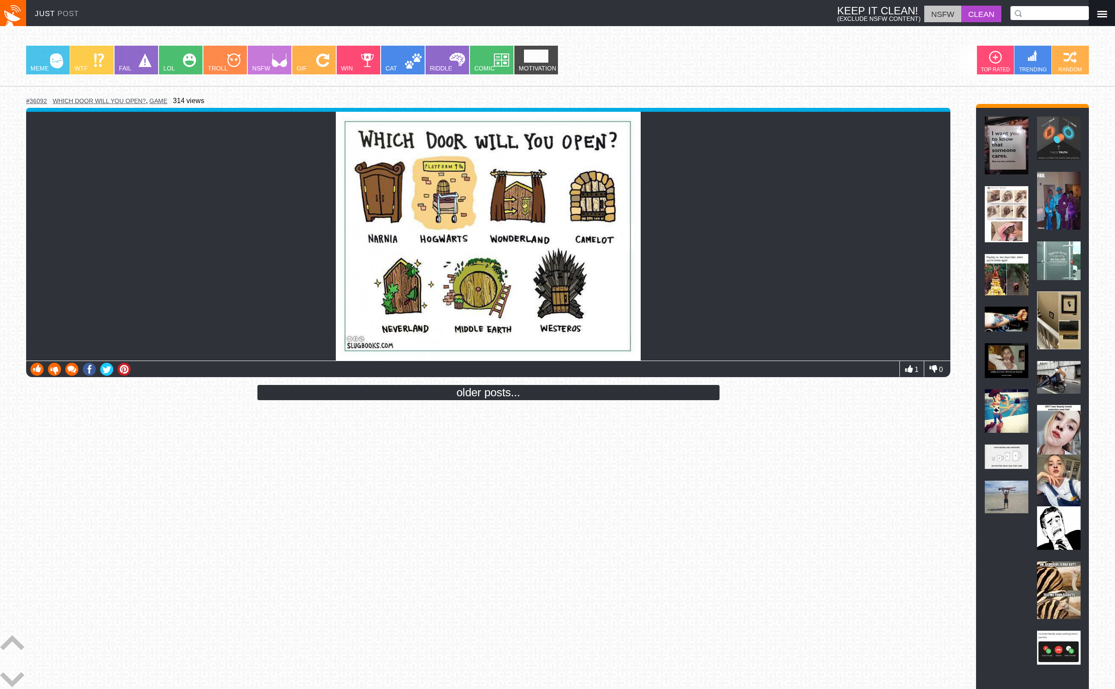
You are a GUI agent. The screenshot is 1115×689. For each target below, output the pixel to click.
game (158, 100)
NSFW (261, 68)
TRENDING (1033, 70)
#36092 (36, 100)
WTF (81, 68)
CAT (391, 68)
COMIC (484, 68)
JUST (57, 14)
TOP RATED (995, 70)
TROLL (218, 68)
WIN (347, 68)
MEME (39, 68)
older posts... (488, 392)
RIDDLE (441, 68)
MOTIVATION (537, 68)
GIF (302, 68)
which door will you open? (99, 101)
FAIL (125, 68)
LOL (169, 68)
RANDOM (1070, 70)
